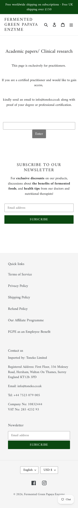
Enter (39, 134)
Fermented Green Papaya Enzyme (21, 24)
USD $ (48, 470)
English (28, 470)
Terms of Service (20, 274)
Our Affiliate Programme (26, 320)
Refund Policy (18, 309)
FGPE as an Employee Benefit (29, 332)
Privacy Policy (18, 286)
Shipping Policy (19, 297)
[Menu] (71, 24)
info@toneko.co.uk (48, 100)
